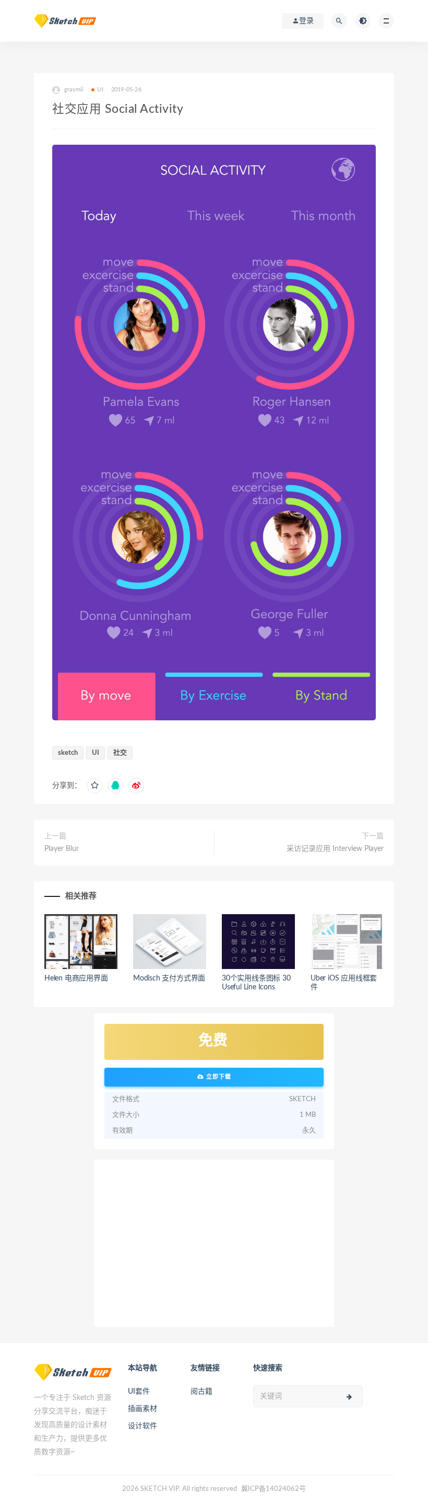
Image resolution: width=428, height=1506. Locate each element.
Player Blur (61, 849)
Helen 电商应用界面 (76, 978)
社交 (120, 753)
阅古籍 (201, 1391)
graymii (74, 89)
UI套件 (139, 1391)
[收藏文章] (94, 785)
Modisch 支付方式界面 (169, 978)
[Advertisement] (214, 1243)
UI (100, 89)
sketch (68, 753)
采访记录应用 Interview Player (335, 849)
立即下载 (217, 1077)
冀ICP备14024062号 (273, 1489)
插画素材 (142, 1408)
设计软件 (142, 1426)
